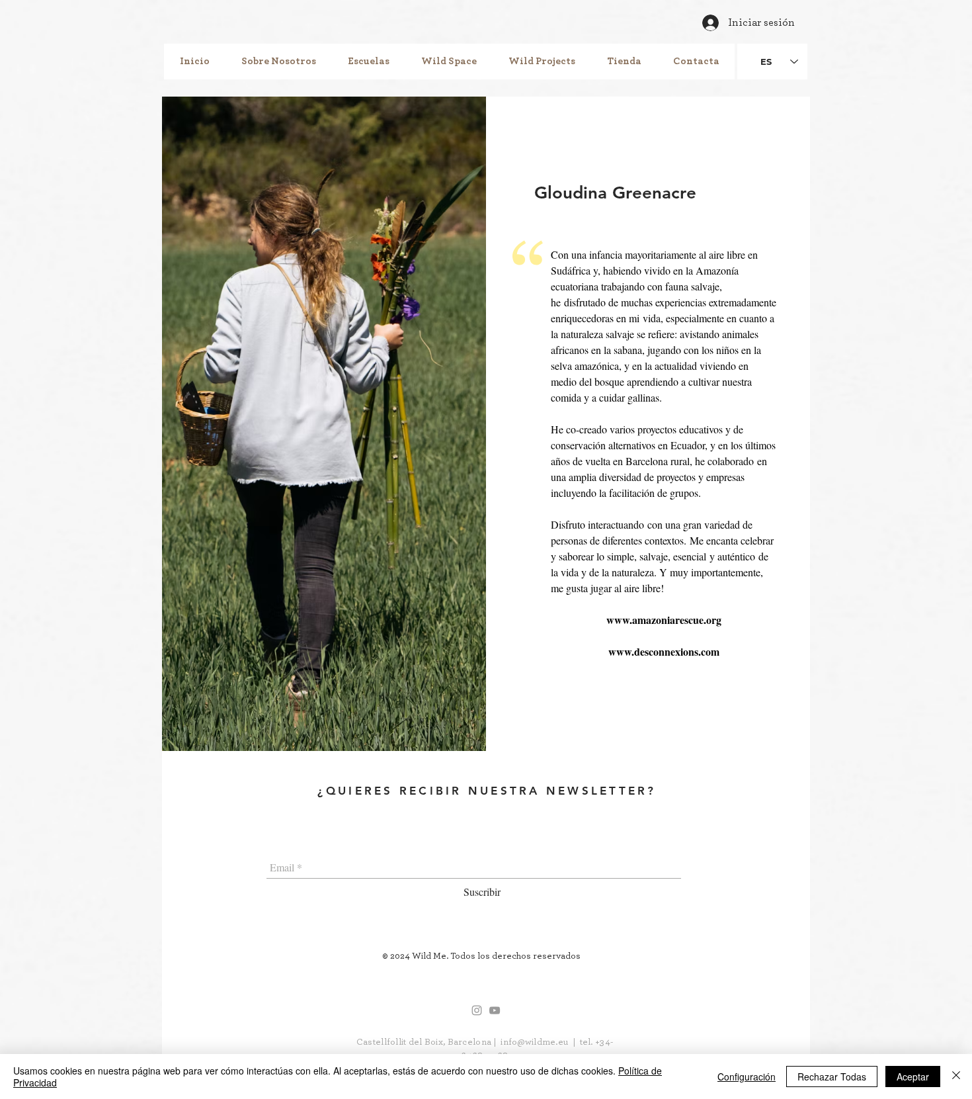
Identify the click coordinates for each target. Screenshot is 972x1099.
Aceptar (913, 1076)
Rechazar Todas (831, 1076)
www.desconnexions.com (663, 651)
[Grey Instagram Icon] (476, 1010)
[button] (278, 61)
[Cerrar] (956, 1076)
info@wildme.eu (534, 1042)
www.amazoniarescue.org (663, 619)
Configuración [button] (746, 1076)
